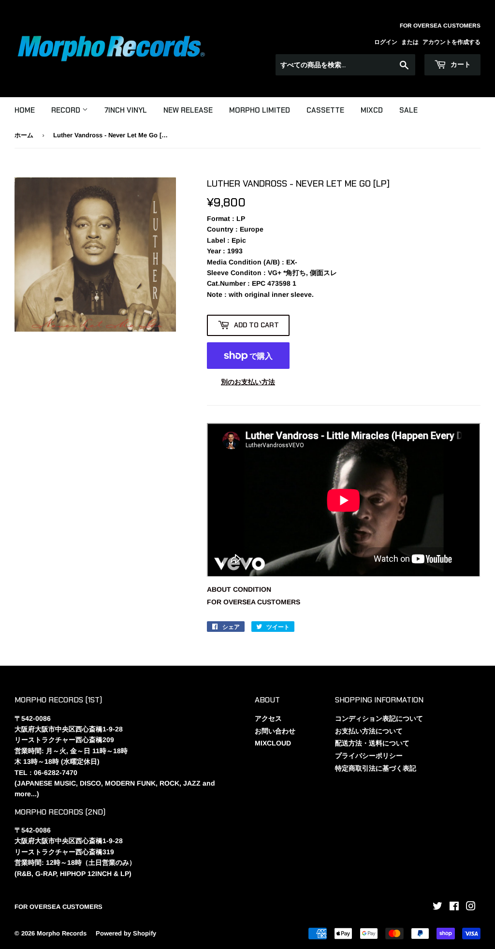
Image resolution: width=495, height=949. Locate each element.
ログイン (385, 42)
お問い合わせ (275, 731)
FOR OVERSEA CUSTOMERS (253, 602)
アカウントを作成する (451, 42)
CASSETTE (325, 110)
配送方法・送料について (372, 743)
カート (460, 64)
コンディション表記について (379, 718)
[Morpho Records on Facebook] (454, 907)
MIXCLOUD (273, 743)
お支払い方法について (369, 731)
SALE (408, 110)
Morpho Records (62, 933)
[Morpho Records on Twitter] (437, 907)
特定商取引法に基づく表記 (375, 768)
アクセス (268, 718)
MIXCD (372, 110)
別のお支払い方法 (248, 382)
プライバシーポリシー (369, 755)
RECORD (66, 110)
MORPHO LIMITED (259, 110)
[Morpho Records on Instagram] (471, 907)
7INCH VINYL (125, 110)
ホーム (24, 135)
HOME (25, 110)
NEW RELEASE (188, 110)
